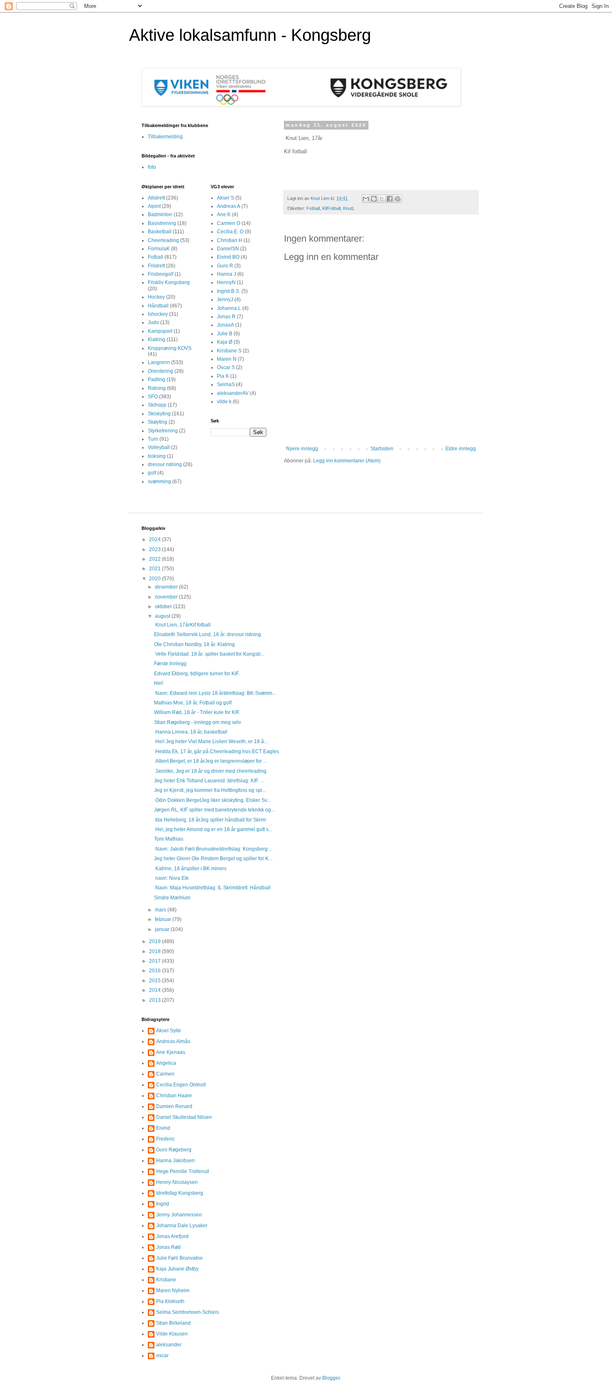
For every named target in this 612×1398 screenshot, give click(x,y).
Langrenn (159, 362)
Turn (153, 439)
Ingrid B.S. (228, 291)
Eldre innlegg (460, 449)
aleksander (169, 1345)
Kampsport (160, 331)
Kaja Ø (224, 342)
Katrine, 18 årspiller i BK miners (190, 868)
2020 (155, 579)
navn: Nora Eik (172, 878)
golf (152, 473)
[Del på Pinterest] (397, 199)
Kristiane (166, 1280)
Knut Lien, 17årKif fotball (182, 625)
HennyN (226, 282)
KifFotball (331, 208)
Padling (156, 379)
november (167, 597)
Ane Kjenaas (170, 1052)
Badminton (160, 214)
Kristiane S (229, 351)
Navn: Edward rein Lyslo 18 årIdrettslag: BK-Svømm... (215, 693)
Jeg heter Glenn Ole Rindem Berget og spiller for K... (213, 858)
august (163, 616)
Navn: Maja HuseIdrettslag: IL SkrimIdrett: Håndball (212, 888)
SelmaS (226, 384)
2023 (155, 549)
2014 (155, 990)
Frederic (165, 1139)
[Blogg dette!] (374, 199)
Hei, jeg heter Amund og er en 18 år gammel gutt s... (213, 829)
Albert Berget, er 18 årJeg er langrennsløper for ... (210, 761)
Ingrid (162, 1204)
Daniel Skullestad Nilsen (184, 1117)
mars (161, 910)
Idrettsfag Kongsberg (179, 1193)
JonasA (225, 325)
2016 (155, 971)
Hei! (158, 683)
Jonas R (226, 317)
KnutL (349, 208)
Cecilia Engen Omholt (181, 1085)
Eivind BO (228, 257)
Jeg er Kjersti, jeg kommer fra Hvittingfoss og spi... (210, 790)
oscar (162, 1355)
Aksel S (225, 198)
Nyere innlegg (302, 449)
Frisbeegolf (160, 274)
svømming (159, 481)
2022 (155, 559)
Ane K (224, 214)
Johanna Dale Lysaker (181, 1225)
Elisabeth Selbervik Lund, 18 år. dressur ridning (208, 634)
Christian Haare (174, 1095)
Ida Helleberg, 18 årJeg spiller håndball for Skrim (210, 820)
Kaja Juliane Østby (177, 1269)
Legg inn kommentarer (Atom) (347, 461)
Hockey (156, 297)
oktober (164, 606)
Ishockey (158, 314)
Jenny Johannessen (179, 1215)
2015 (155, 981)
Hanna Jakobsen (175, 1160)
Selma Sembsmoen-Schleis (187, 1312)
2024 (155, 539)
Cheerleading (163, 240)
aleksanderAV (233, 393)
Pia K (223, 376)
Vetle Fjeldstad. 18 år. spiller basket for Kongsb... (209, 654)
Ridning (157, 388)
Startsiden (382, 449)
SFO (153, 396)
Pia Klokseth (170, 1301)
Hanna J (226, 274)
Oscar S (226, 367)
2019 (155, 941)
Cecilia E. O (230, 232)
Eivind (163, 1128)
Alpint (154, 206)
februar (163, 919)
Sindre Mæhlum (172, 898)
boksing (157, 456)
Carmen (165, 1074)
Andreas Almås (173, 1041)
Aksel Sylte (168, 1031)
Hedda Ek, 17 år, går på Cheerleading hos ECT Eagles (216, 751)
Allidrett (156, 198)
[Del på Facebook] (390, 199)
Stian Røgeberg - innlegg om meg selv (197, 722)
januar (163, 929)
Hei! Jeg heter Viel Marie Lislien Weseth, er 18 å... (211, 741)
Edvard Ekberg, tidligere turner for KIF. (197, 674)
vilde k (224, 401)
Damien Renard (174, 1106)
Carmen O (228, 223)
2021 (155, 569)
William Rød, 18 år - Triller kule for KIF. (197, 712)
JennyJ (225, 299)
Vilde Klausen (172, 1334)
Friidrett (156, 266)
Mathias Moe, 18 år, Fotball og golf (192, 703)
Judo (153, 322)
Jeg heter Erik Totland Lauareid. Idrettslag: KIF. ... (209, 781)
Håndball (158, 306)
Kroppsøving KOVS (170, 348)
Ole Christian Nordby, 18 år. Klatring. (195, 644)
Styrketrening (163, 431)
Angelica (166, 1063)
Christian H (229, 240)
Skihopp (157, 405)
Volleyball (159, 447)
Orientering (160, 371)
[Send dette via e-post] (366, 199)
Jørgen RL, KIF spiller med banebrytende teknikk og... (214, 810)
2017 (155, 961)
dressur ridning (165, 464)
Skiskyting (159, 414)
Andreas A (228, 206)
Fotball (313, 208)
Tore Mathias (168, 839)
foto (152, 167)
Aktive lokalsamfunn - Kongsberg (250, 35)
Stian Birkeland (173, 1323)
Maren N (226, 359)
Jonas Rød (168, 1247)
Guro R (225, 266)
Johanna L (229, 308)
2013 (155, 1000)
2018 (155, 951)
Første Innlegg (170, 664)
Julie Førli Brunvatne (179, 1258)
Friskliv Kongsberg (169, 282)
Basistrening (162, 223)
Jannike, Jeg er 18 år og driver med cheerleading (211, 771)
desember (167, 587)
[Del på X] (382, 199)
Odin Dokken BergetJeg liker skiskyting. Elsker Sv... (212, 800)
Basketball (160, 232)
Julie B (224, 334)
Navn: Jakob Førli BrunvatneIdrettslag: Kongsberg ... (213, 849)
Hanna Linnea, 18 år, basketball (190, 732)
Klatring (156, 339)
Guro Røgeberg (174, 1150)
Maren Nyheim (172, 1290)
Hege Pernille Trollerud (182, 1171)
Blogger (331, 1378)
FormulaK (159, 249)
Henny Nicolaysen (177, 1182)
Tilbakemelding (165, 137)
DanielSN (228, 249)
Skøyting (157, 422)
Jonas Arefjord (172, 1236)
